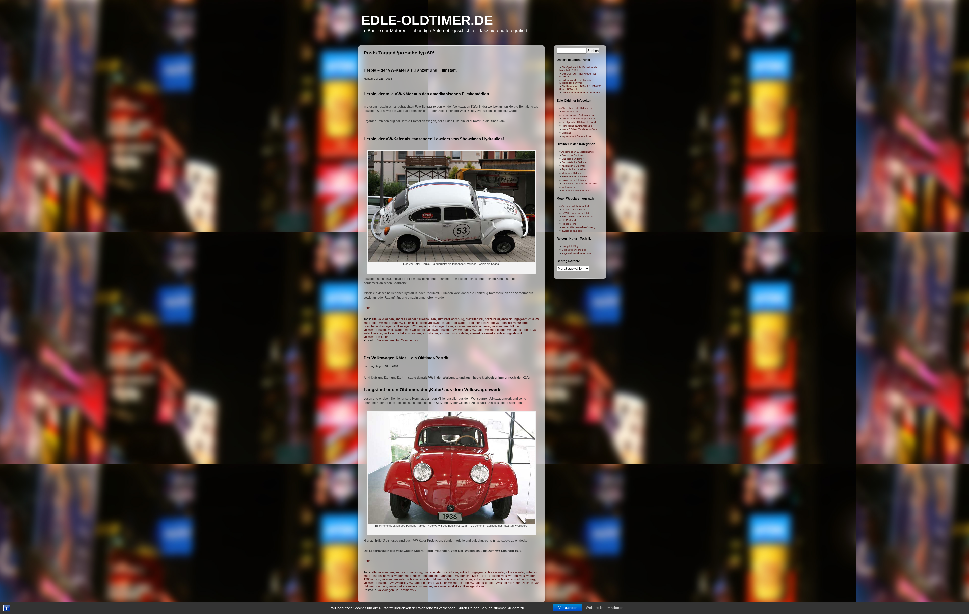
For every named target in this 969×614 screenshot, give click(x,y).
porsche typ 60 (511, 323)
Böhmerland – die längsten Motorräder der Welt (576, 81)
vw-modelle (460, 333)
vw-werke (488, 333)
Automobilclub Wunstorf (575, 206)
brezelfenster (474, 319)
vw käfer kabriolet (519, 330)
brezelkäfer (492, 319)
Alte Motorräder (570, 111)
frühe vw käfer (401, 323)
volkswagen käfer (441, 326)
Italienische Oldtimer (573, 165)
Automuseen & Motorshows (577, 151)
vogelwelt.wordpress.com (576, 253)
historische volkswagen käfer (431, 323)
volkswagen (384, 326)
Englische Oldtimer (572, 158)
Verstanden (567, 608)
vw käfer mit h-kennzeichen (402, 333)
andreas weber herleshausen (415, 319)
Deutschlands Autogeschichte (579, 118)
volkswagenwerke (439, 330)
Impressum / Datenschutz (576, 136)
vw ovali (444, 333)
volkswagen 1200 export (411, 326)
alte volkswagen (383, 319)
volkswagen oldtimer (506, 326)
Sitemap (566, 132)
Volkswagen (385, 340)
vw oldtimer (430, 333)
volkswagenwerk (375, 330)
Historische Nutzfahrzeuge (577, 125)
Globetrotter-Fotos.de (574, 249)
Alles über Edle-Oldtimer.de (577, 108)
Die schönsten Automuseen (578, 115)
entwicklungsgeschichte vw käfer (482, 572)
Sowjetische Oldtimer (574, 180)
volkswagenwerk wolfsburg (406, 330)
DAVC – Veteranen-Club (576, 213)
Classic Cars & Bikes (573, 209)
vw (454, 330)
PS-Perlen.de (569, 220)
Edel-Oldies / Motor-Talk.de (577, 216)
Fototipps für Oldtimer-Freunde (579, 122)
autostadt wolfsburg (450, 319)
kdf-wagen (460, 323)
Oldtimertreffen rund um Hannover (581, 92)
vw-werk (475, 333)
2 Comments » (406, 590)
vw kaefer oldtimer (421, 583)
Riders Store (569, 223)
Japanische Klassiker (574, 169)
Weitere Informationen (604, 608)
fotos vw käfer (381, 323)
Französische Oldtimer (574, 162)
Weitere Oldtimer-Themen (576, 190)
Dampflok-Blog (570, 246)
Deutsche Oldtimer (572, 155)
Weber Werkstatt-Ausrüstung (578, 227)
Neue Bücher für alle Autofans (579, 129)
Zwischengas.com (572, 230)
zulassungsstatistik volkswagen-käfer (459, 586)
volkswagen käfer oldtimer (472, 326)
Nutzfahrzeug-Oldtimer (575, 176)
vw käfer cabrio (495, 330)
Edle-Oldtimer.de (427, 20)
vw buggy (464, 330)
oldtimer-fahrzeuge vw (484, 323)
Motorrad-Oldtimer (572, 172)
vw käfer (477, 330)
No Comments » (407, 340)
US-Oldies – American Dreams (579, 183)
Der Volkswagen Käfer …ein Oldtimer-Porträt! (407, 358)
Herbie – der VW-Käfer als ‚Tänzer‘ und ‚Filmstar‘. (410, 70)
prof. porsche (491, 576)
